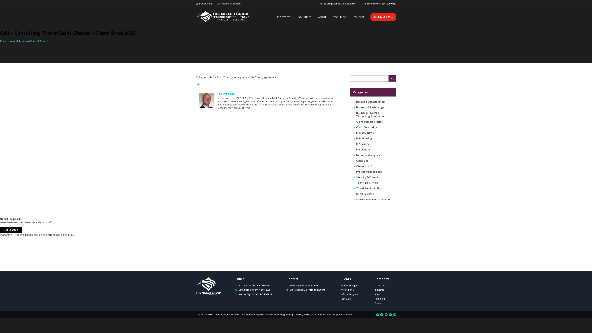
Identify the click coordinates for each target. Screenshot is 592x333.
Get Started (11, 230)
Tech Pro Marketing (274, 314)
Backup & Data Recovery (371, 101)
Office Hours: (307, 289)
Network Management (370, 155)
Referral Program (349, 294)
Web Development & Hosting (373, 199)
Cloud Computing (366, 127)
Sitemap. (290, 314)
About (322, 16)
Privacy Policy (302, 314)
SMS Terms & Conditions (323, 314)
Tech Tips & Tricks (367, 183)
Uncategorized (365, 194)
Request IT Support (230, 3)
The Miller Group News (370, 188)
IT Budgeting (364, 138)
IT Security (362, 144)
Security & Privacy (367, 177)
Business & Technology (370, 107)
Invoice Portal (206, 3)
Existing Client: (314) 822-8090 (339, 3)
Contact (359, 16)
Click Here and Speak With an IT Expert (24, 41)
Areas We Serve (345, 314)
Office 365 (362, 160)
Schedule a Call (383, 17)
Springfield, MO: (255, 289)
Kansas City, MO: (255, 294)
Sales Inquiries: (305, 285)
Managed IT (363, 149)
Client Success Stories (369, 121)
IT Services (283, 16)
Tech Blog (339, 16)
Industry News (365, 133)
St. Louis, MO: (254, 285)
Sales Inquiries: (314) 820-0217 (380, 3)
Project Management (369, 171)
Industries (304, 16)
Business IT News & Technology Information (370, 114)
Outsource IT (364, 166)
